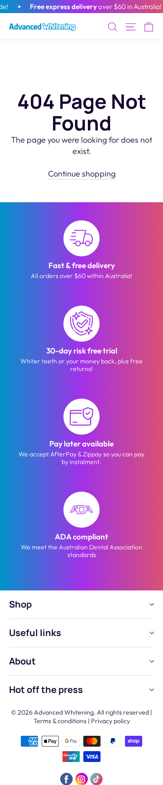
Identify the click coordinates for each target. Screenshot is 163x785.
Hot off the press (46, 689)
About (22, 661)
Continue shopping (81, 173)
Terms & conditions (60, 721)
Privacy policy (110, 721)
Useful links (35, 633)
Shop (20, 604)
